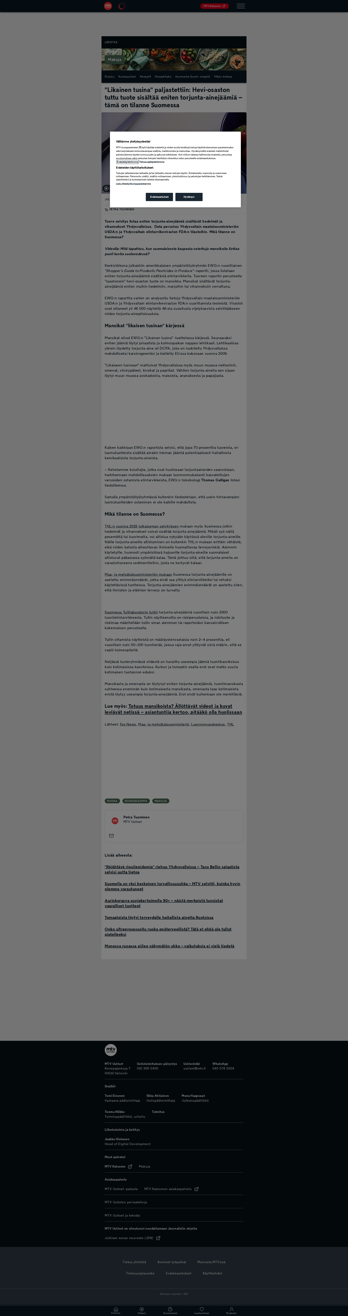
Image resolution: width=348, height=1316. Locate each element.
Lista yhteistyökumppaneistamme (133, 183)
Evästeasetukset (159, 196)
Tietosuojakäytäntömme (151, 162)
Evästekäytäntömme (127, 162)
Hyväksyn (189, 196)
